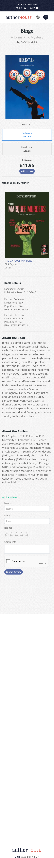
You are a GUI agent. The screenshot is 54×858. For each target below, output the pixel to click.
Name (7, 503)
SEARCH (19, 8)
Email (7, 515)
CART (32, 8)
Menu (46, 16)
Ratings (8, 527)
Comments (10, 541)
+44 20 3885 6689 (29, 4)
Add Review (9, 497)
